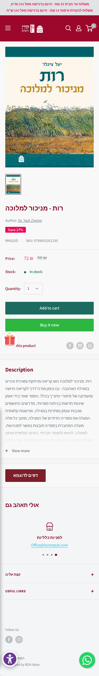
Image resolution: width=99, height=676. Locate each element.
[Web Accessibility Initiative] (10, 659)
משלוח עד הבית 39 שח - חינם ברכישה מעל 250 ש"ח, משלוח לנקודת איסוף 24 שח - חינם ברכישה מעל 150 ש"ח (50, 7)
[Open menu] (8, 28)
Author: (23, 220)
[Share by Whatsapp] (90, 345)
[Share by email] (80, 345)
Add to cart (49, 308)
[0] (89, 28)
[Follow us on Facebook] (9, 639)
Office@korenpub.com (49, 544)
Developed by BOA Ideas (22, 664)
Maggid (11, 240)
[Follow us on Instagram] (19, 639)
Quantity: (13, 288)
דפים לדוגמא (25, 475)
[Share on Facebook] (70, 345)
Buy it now (49, 325)
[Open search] (68, 28)
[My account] (78, 28)
